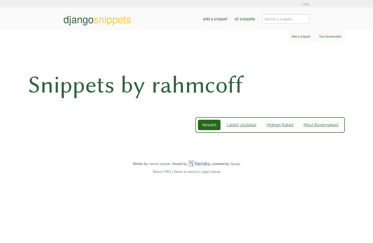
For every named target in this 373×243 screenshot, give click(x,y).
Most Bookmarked (320, 125)
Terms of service (186, 171)
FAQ (167, 171)
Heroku (199, 163)
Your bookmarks (330, 36)
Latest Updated (241, 125)
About (157, 171)
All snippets (244, 19)
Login (306, 4)
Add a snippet (215, 19)
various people (159, 163)
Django (235, 163)
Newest (209, 125)
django (97, 18)
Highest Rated (279, 125)
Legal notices (211, 171)
